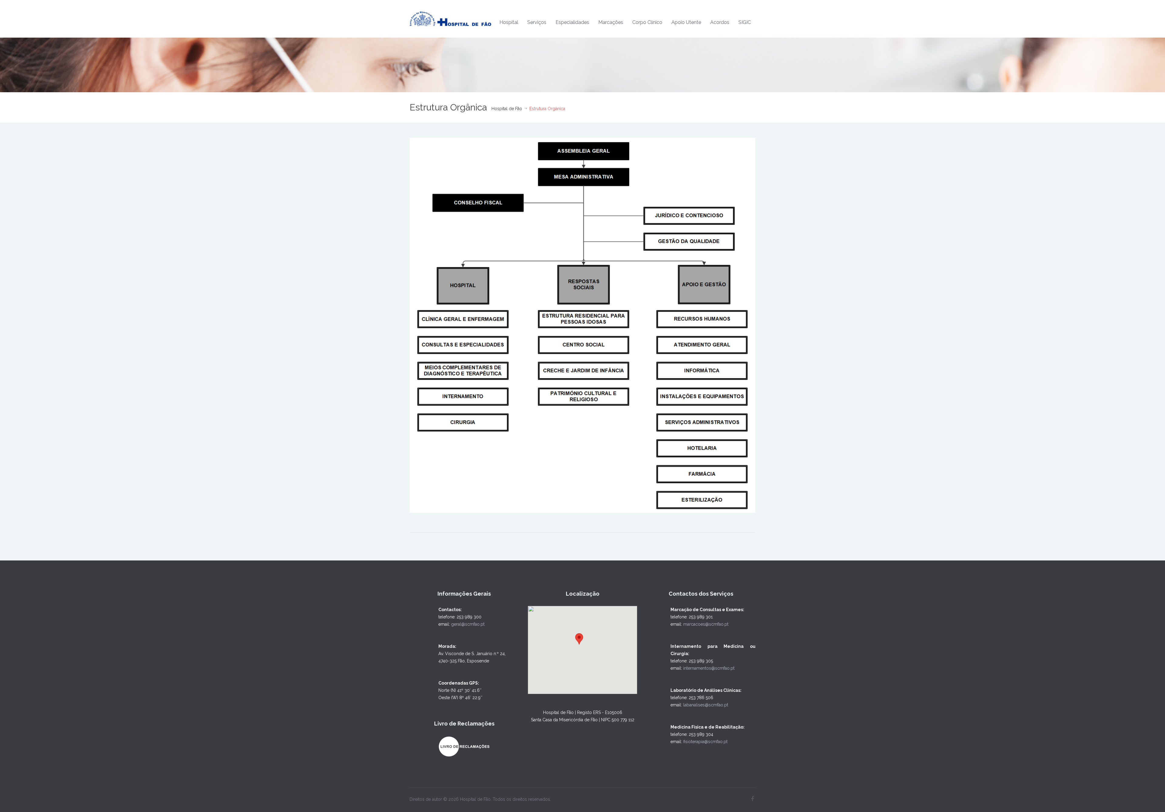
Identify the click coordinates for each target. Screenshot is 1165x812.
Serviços (536, 22)
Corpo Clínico (647, 22)
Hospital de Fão (506, 108)
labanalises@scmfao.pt (705, 704)
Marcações (610, 22)
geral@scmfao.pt (468, 624)
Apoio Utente (686, 22)
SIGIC (744, 22)
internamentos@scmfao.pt (708, 668)
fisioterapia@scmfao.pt (705, 741)
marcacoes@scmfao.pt (705, 624)
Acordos (719, 22)
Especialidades (572, 22)
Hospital (508, 22)
